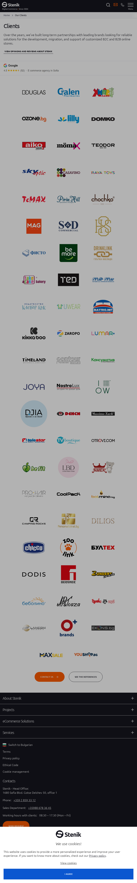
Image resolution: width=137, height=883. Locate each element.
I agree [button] (69, 874)
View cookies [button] (68, 863)
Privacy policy (97, 855)
